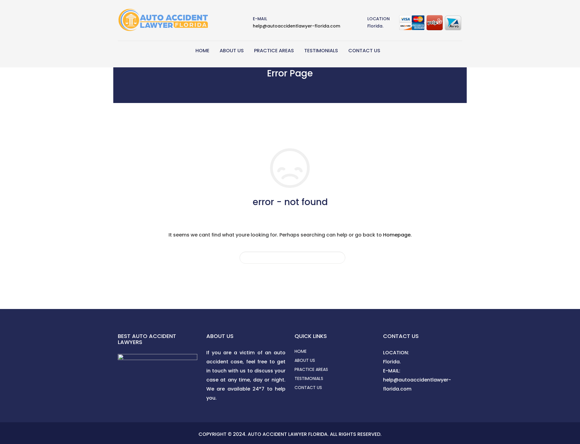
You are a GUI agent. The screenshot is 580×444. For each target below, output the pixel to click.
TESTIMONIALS (321, 50)
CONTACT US (364, 50)
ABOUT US (232, 50)
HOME (202, 50)
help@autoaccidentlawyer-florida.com (296, 26)
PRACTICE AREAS (274, 50)
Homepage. (397, 234)
